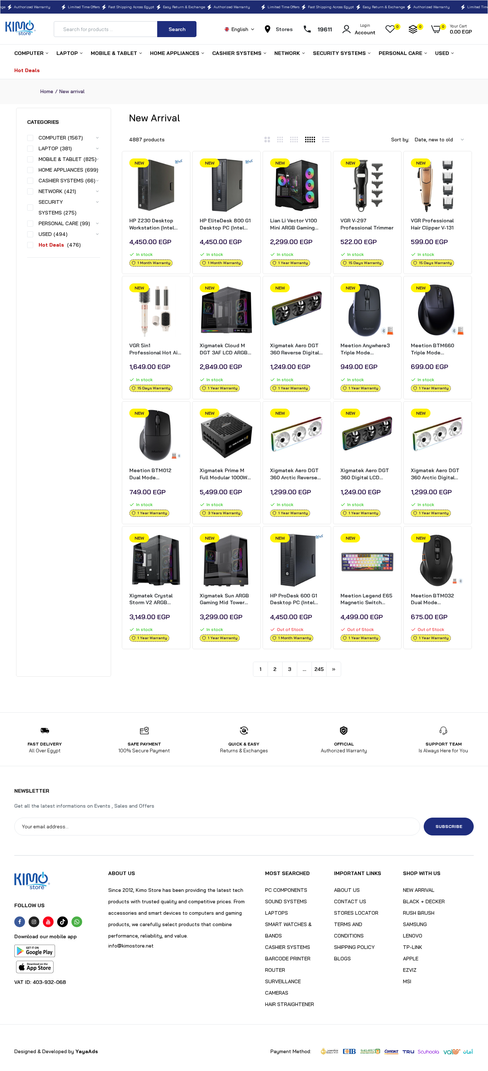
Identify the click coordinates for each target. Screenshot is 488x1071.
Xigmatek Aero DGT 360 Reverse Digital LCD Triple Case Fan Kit (294, 349)
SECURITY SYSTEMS (340, 53)
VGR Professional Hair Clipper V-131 (432, 224)
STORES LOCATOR (356, 913)
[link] (176, 170)
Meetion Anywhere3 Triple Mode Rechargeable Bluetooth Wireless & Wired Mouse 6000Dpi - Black (367, 349)
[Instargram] (34, 921)
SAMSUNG (415, 924)
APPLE (410, 958)
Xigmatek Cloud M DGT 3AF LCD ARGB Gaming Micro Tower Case (224, 349)
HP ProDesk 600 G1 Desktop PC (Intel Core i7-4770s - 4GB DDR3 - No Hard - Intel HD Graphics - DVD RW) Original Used (295, 599)
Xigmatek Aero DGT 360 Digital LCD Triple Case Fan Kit (364, 474)
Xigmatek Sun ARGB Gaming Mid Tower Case (224, 599)
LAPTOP (67, 53)
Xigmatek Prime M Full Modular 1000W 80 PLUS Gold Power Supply (225, 474)
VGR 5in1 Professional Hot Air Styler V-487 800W (154, 349)
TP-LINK (412, 947)
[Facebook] (19, 921)
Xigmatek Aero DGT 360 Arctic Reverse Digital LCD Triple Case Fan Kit (294, 474)
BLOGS (342, 958)
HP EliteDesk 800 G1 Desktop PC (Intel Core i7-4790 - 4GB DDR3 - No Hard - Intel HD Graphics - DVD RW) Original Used (225, 224)
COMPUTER (29, 53)
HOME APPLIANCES (175, 53)
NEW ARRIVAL (418, 890)
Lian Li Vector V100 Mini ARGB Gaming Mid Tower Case (293, 224)
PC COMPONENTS (286, 890)
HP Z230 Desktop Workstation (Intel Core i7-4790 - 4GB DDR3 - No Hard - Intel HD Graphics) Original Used (153, 224)
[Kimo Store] (20, 29)
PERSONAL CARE (401, 53)
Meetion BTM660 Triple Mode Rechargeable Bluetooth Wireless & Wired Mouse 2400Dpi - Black (437, 349)
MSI (407, 981)
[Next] (334, 669)
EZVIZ (410, 970)
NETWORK (288, 53)
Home (46, 91)
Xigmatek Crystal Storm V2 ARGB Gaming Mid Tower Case (151, 599)
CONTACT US (350, 901)
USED (442, 53)
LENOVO (412, 936)
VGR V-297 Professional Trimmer (366, 224)
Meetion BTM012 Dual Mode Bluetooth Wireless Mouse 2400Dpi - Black (153, 474)
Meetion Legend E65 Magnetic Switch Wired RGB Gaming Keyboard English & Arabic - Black (366, 599)
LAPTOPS (276, 913)
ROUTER (275, 970)
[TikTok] (62, 921)
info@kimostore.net (131, 946)
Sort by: (400, 139)
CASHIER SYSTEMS (237, 53)
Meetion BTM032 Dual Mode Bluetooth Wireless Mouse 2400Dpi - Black (435, 599)
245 (319, 669)
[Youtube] (48, 921)
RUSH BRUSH (418, 913)
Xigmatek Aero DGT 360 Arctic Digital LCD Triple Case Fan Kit (435, 474)
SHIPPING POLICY (354, 947)
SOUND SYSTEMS (286, 901)
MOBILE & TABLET (115, 53)
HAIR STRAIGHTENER (289, 1004)
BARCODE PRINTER (287, 958)
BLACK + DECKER (424, 901)
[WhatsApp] (76, 921)
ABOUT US (347, 890)
